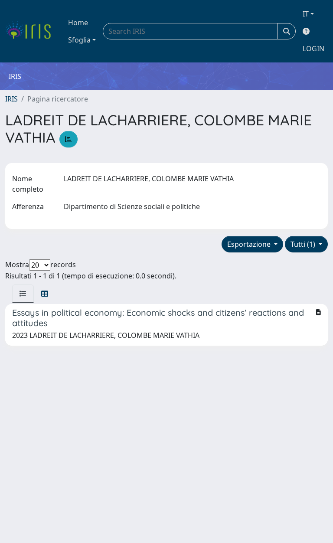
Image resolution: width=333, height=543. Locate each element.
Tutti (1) (304, 244)
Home (78, 22)
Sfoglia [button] (79, 40)
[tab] (23, 294)
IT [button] (306, 14)
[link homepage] (31, 31)
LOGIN (313, 48)
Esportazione (249, 244)
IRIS (11, 99)
